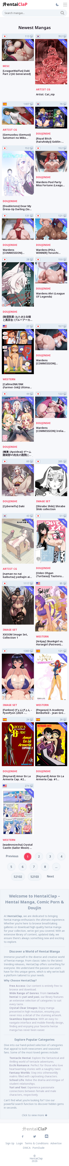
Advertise (56, 1143)
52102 (18, 877)
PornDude (38, 1147)
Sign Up (10, 1143)
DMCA (27, 1147)
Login (19, 1143)
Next (50, 876)
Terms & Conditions (37, 1143)
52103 (35, 877)
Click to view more (33, 1115)
